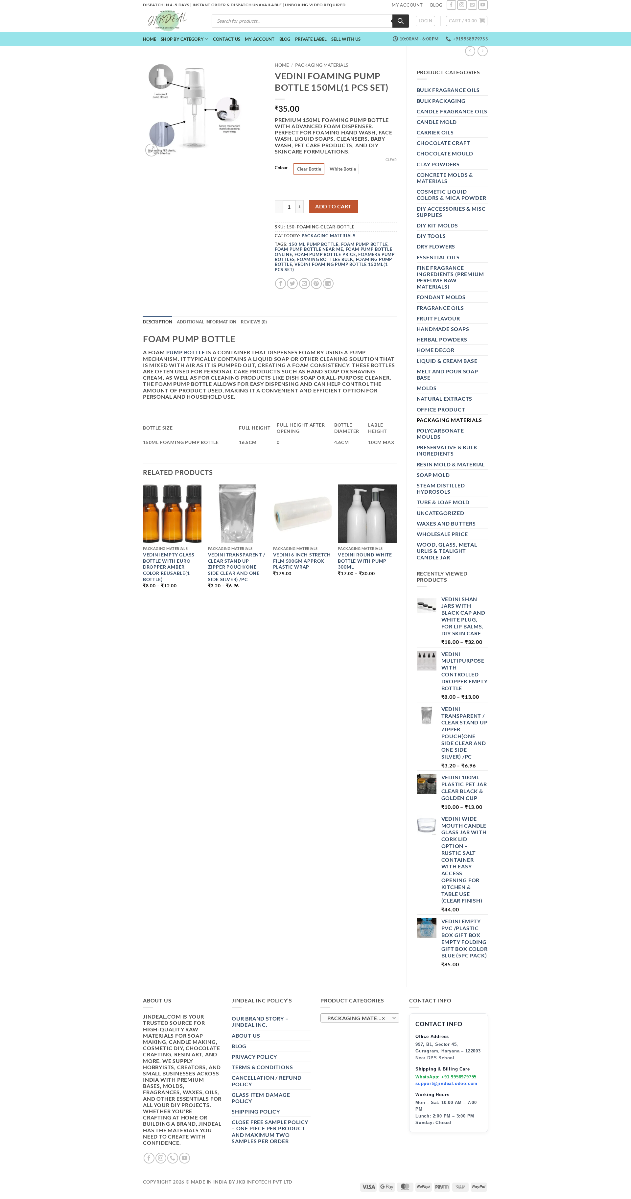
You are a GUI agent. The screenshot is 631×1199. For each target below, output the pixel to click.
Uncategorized (440, 513)
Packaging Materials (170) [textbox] (359, 1018)
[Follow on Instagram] (462, 5)
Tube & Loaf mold (443, 502)
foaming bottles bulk (325, 259)
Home (149, 39)
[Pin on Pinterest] (316, 283)
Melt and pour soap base (447, 374)
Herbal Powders (442, 339)
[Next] (396, 542)
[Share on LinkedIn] (328, 283)
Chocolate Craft (443, 143)
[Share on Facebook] (280, 283)
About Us (246, 1035)
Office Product (441, 409)
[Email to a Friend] (304, 283)
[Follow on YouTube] (483, 5)
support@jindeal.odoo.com (446, 1083)
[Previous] (143, 542)
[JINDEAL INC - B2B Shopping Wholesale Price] (170, 21)
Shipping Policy (256, 1111)
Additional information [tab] (207, 321)
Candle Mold (437, 122)
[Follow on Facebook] (451, 5)
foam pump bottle (364, 244)
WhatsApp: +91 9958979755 (446, 1076)
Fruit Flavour (438, 318)
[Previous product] (483, 51)
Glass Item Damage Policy (261, 1098)
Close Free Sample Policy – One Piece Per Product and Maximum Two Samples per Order (270, 1131)
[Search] (400, 21)
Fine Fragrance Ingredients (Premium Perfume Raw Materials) (450, 277)
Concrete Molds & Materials (445, 178)
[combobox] (359, 1018)
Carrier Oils (435, 132)
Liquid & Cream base (447, 361)
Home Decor (436, 350)
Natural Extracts (445, 398)
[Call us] (172, 1158)
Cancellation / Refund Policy (267, 1080)
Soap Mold (433, 475)
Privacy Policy (254, 1056)
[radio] (309, 169)
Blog (285, 39)
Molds (427, 388)
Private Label (311, 39)
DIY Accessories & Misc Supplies (451, 211)
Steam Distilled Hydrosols (441, 488)
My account (260, 39)
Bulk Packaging (441, 101)
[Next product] (470, 51)
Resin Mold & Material (451, 464)
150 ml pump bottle (314, 244)
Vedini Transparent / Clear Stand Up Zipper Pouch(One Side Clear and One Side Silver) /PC (236, 567)
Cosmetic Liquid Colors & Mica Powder (451, 194)
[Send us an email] (472, 5)
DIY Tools (431, 236)
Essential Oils (438, 257)
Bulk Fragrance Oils (448, 90)
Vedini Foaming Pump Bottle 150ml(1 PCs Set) (331, 267)
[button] (425, 21)
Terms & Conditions (262, 1067)
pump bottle (185, 352)
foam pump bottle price (325, 254)
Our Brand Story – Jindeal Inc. (260, 1021)
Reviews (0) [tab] (254, 321)
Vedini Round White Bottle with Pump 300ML (365, 561)
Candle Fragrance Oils (452, 111)
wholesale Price (442, 534)
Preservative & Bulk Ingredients (447, 450)
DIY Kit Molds (437, 225)
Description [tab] (157, 321)
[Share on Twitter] (292, 283)
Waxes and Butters (446, 523)
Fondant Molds (441, 297)
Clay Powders (438, 164)
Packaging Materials (449, 420)
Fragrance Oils (440, 308)
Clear (391, 159)
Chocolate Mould (445, 153)
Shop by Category (182, 39)
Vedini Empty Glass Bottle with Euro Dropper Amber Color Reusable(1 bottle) (169, 567)
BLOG (436, 5)
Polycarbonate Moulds (440, 433)
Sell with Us (346, 39)
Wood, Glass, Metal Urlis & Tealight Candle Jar (447, 550)
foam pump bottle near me (309, 249)
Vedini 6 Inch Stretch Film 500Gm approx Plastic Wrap (302, 561)
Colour (281, 168)
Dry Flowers (436, 246)
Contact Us (227, 39)
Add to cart (333, 206)
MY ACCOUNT (407, 5)
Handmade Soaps (443, 329)
